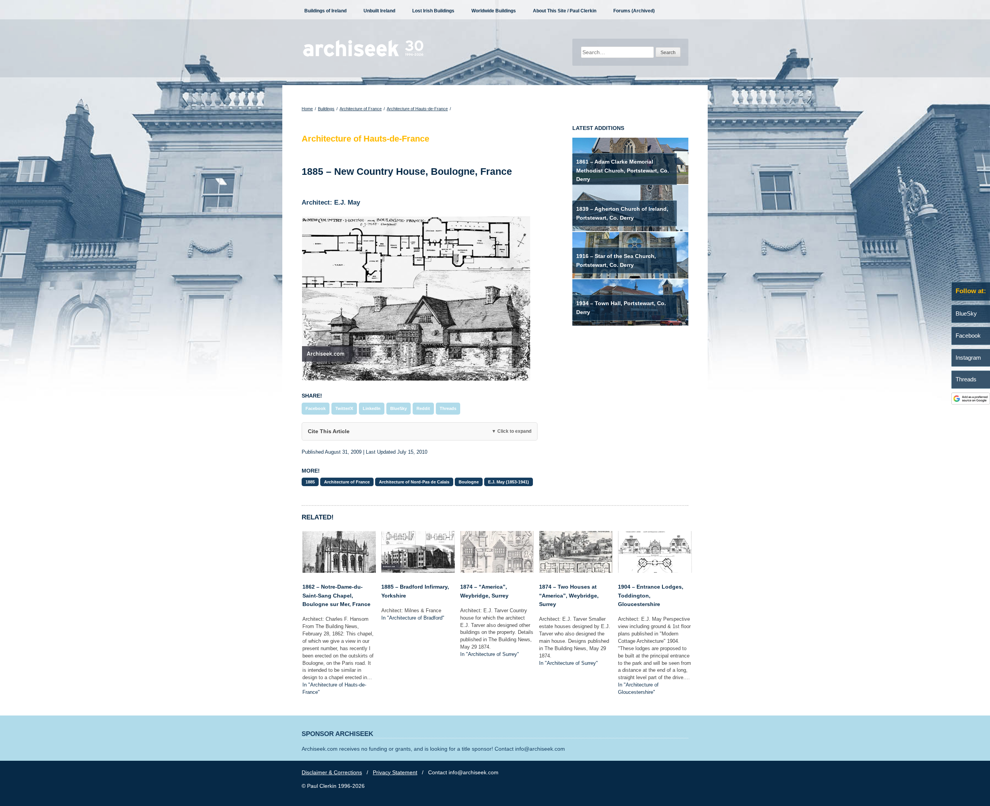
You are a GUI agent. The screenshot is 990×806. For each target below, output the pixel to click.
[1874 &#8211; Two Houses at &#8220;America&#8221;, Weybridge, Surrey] (576, 571)
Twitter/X (344, 408)
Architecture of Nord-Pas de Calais (414, 482)
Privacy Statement (395, 772)
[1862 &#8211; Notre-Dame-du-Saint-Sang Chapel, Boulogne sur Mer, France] (339, 571)
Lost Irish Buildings (433, 11)
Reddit (423, 408)
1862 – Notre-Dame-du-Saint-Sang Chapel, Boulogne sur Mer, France (336, 595)
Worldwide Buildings (493, 11)
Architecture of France (361, 108)
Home (307, 108)
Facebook (316, 408)
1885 (310, 482)
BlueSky (398, 408)
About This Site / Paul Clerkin (564, 11)
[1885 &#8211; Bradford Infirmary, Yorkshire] (418, 571)
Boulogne (469, 482)
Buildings (326, 108)
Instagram (968, 357)
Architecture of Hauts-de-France (417, 108)
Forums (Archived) (634, 11)
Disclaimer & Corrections (332, 772)
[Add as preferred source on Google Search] (970, 403)
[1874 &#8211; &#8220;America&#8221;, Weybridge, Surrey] (497, 571)
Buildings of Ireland (325, 11)
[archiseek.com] (363, 56)
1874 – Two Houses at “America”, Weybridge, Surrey (569, 595)
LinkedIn (372, 408)
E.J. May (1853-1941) (508, 482)
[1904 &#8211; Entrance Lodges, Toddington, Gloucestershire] (654, 571)
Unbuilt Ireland (379, 11)
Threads (448, 408)
